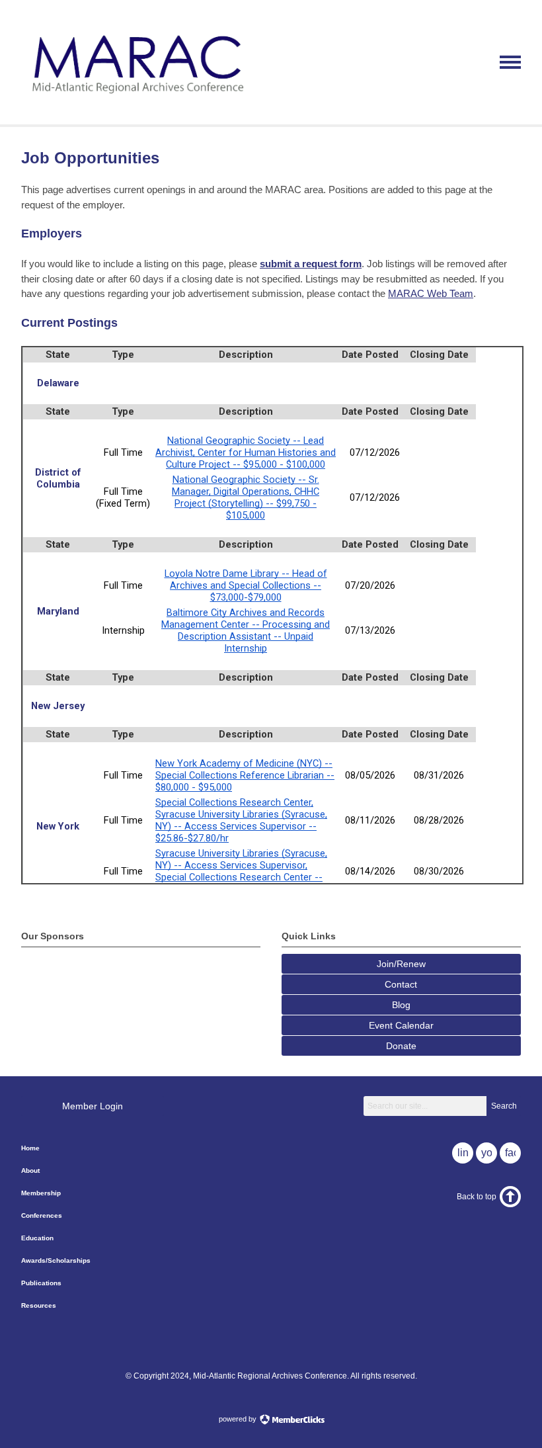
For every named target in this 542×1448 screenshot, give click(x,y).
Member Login (92, 1106)
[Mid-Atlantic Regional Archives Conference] (135, 100)
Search (504, 1106)
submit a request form (311, 263)
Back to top (476, 1196)
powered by (238, 1419)
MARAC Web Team (430, 293)
